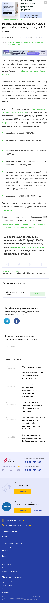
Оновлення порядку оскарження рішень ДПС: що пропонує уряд (33, 438)
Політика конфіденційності (12, 543)
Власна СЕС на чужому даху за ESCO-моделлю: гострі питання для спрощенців (33, 390)
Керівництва (6, 564)
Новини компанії (8, 561)
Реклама (5, 550)
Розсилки (5, 589)
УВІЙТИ (37, 293)
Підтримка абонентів (9, 582)
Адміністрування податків (13, 19)
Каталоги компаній (9, 568)
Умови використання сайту (12, 547)
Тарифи (22, 491)
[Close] (45, 2)
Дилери (5, 540)
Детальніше (38, 510)
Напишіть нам (7, 585)
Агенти (4, 536)
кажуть (5, 122)
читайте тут (7, 210)
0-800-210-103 (32, 462)
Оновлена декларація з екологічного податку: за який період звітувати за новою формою (33, 423)
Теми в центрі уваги (9, 571)
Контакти (5, 592)
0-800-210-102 (32, 470)
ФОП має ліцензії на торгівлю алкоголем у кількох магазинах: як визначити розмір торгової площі (32, 372)
